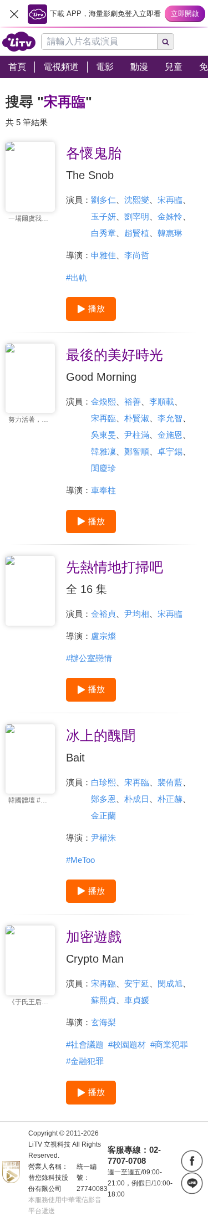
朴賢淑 (136, 418)
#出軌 (76, 277)
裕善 (132, 401)
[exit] (14, 14)
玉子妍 (103, 216)
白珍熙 (103, 782)
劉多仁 (103, 199)
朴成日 (136, 799)
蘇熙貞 (103, 1000)
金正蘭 (103, 815)
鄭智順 (136, 451)
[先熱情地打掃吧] (30, 591)
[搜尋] (166, 41)
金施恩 (170, 434)
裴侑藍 (170, 782)
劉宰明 (136, 216)
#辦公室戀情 (89, 658)
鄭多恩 (103, 799)
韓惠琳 (170, 233)
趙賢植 (136, 233)
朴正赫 (170, 799)
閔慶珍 (103, 468)
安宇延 (136, 983)
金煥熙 (103, 401)
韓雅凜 (103, 451)
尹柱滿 (136, 434)
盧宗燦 (103, 636)
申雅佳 (103, 255)
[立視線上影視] (18, 42)
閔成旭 (170, 983)
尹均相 (136, 613)
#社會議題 (85, 1044)
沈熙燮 (136, 199)
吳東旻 (103, 434)
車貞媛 (136, 1000)
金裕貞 (103, 613)
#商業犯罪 (169, 1044)
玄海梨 (103, 1022)
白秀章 (103, 233)
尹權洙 (103, 837)
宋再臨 (170, 199)
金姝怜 (170, 216)
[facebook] (192, 1161)
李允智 (170, 418)
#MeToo (80, 860)
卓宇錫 (170, 451)
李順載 (161, 401)
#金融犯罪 (85, 1061)
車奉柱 (103, 490)
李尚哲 (136, 255)
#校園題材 (127, 1044)
